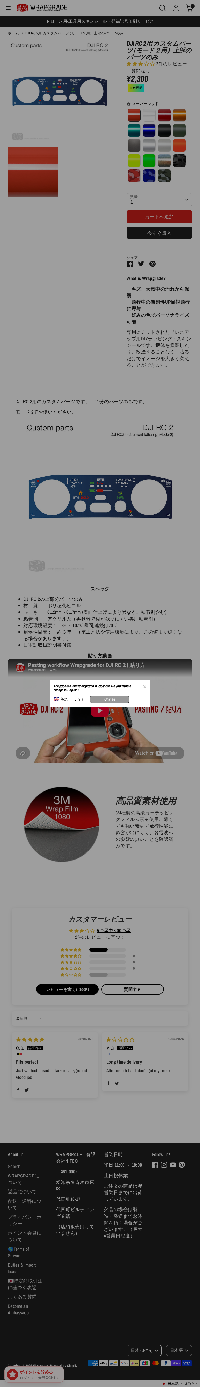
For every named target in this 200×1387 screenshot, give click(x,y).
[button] (64, 699)
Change (109, 699)
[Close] (144, 685)
